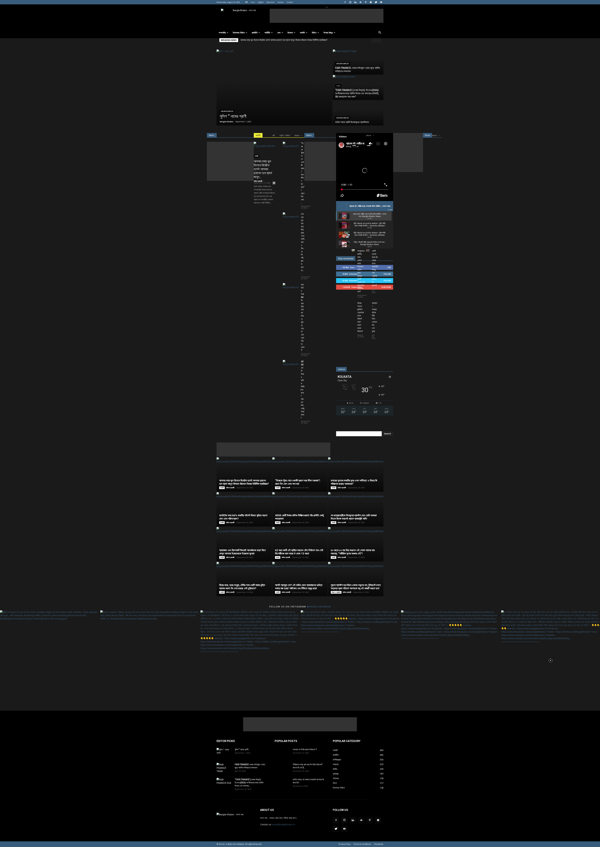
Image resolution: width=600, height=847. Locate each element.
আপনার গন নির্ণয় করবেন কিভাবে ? (305, 749)
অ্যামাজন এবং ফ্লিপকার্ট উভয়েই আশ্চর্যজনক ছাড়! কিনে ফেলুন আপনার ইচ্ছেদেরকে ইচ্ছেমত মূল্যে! (242, 552)
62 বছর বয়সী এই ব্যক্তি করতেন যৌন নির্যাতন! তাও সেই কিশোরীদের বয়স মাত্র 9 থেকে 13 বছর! (299, 552)
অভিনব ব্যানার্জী (258, 181)
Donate (281, 2)
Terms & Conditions (362, 844)
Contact (290, 2)
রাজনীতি (255, 32)
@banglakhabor (319, 606)
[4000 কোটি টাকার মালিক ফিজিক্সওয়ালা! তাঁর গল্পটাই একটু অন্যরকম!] (290, 365)
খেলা (278, 32)
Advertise (271, 2)
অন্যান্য (338, 86)
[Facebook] (345, 2)
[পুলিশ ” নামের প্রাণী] (274, 88)
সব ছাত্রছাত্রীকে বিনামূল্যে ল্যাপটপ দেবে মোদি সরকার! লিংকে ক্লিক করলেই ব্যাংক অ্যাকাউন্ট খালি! (354, 517)
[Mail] (360, 2)
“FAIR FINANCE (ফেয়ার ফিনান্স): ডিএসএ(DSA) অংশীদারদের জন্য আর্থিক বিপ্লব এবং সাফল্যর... (249, 782)
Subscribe (386, 287)
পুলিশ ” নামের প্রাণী (241, 749)
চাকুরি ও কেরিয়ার (285, 135)
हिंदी (246, 2)
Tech (253, 2)
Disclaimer (378, 844)
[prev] (374, 40)
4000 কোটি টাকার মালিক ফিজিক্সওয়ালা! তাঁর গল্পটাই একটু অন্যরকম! (302, 389)
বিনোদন (290, 32)
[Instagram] (350, 2)
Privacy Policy (344, 844)
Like (389, 267)
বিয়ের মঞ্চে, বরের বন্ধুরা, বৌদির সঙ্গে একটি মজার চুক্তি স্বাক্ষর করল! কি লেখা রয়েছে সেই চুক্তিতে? (242, 586)
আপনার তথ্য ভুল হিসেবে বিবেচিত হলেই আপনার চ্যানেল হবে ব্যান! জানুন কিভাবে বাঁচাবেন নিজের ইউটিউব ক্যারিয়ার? (244, 482)
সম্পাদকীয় (222, 32)
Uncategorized (227, 111)
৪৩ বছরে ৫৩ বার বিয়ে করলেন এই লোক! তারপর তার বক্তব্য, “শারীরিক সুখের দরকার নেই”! (353, 552)
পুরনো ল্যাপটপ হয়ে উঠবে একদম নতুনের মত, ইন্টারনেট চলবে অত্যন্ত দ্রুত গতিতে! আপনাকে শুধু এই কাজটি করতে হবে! (356, 586)
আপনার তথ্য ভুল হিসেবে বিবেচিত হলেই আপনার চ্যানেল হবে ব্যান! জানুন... (263, 169)
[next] (379, 40)
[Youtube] (381, 2)
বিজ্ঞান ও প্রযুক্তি (336, 592)
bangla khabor (226, 121)
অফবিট (302, 32)
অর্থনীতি (267, 32)
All (273, 135)
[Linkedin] (355, 2)
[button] (379, 32)
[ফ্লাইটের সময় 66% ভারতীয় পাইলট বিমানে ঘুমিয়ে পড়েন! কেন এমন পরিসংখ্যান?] (290, 288)
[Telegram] (370, 2)
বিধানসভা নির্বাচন (239, 32)
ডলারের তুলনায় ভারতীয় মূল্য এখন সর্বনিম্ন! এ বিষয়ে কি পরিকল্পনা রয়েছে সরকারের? (271, 40)
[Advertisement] (326, 16)
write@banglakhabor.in (283, 824)
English (261, 2)
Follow (387, 274)
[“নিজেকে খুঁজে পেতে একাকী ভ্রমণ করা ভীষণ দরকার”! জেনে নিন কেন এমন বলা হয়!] (290, 147)
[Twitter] (376, 2)
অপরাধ (277, 557)
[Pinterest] (365, 2)
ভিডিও (314, 32)
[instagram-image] (49, 659)
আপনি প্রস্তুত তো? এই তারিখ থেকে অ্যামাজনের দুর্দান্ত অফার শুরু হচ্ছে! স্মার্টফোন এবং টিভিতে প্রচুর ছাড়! (298, 586)
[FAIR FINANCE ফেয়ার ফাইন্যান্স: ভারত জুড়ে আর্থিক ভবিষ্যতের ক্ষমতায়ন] (358, 62)
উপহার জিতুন (328, 32)
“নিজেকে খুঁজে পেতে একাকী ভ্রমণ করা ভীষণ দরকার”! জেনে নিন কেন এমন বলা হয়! (297, 482)
